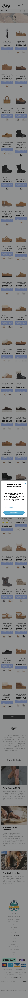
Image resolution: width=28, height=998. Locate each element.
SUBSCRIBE (14, 513)
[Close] (25, 483)
